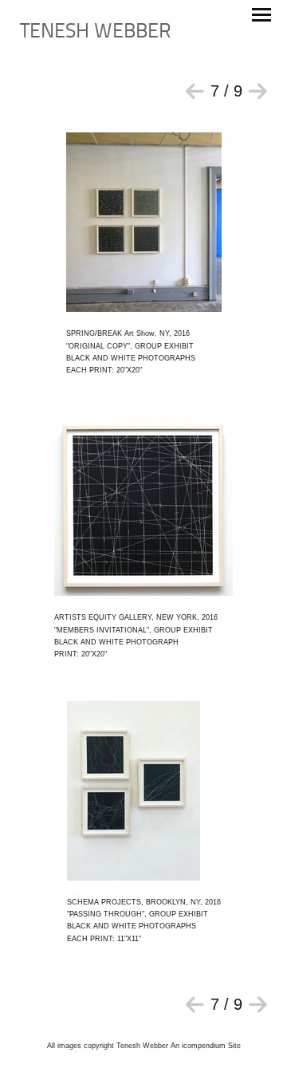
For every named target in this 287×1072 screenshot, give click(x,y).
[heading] (95, 34)
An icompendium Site (206, 1046)
